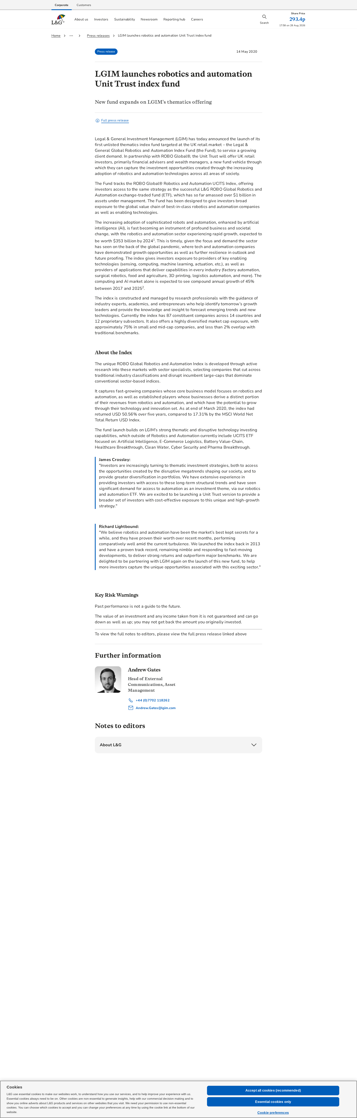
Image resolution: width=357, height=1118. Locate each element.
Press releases (98, 35)
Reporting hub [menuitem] (174, 19)
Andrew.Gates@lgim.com (155, 708)
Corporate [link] (62, 5)
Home (56, 35)
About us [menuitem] (81, 19)
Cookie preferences (273, 1112)
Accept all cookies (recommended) (273, 1090)
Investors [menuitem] (101, 19)
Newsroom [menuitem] (149, 19)
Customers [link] (84, 5)
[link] (61, 5)
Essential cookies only (273, 1102)
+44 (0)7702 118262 (152, 700)
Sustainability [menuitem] (124, 19)
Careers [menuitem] (197, 19)
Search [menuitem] (264, 23)
